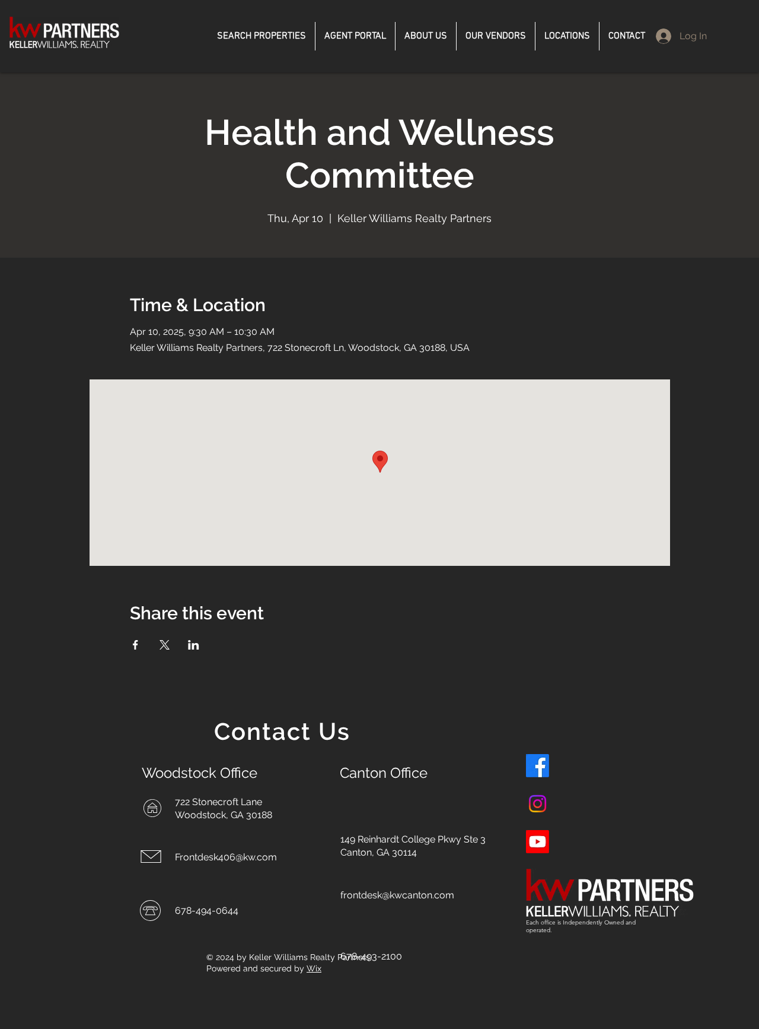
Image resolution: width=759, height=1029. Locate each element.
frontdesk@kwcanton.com (397, 895)
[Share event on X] (164, 645)
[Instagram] (537, 803)
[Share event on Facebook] (135, 645)
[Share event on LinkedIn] (193, 645)
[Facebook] (537, 765)
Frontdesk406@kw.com (226, 857)
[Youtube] (537, 841)
